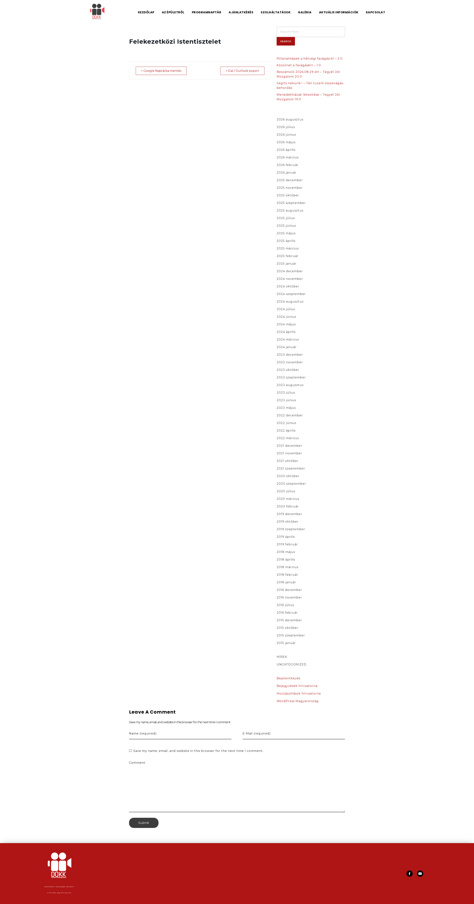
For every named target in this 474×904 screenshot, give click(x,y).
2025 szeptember (291, 203)
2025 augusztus (290, 210)
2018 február (287, 574)
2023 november (290, 362)
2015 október (287, 628)
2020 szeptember (291, 483)
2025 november (290, 187)
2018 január (286, 582)
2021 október (287, 461)
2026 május (286, 142)
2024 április (286, 332)
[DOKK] (102, 12)
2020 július (286, 491)
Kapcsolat (272, 873)
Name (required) (143, 733)
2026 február (287, 165)
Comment (137, 762)
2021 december (289, 445)
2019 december (289, 514)
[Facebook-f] (409, 874)
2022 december (290, 415)
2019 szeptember (291, 529)
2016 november (289, 597)
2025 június (286, 225)
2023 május (286, 408)
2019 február (287, 544)
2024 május (286, 324)
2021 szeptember (291, 468)
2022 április (286, 430)
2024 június (286, 316)
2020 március (288, 499)
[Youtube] (420, 874)
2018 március (287, 567)
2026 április (286, 150)
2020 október (288, 476)
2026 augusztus (290, 119)
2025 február (287, 256)
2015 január (286, 643)
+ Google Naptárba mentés (161, 71)
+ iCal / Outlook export (242, 71)
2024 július (286, 309)
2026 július (286, 127)
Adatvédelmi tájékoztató (236, 873)
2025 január (286, 263)
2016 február (287, 612)
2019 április (286, 537)
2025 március (288, 248)
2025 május (286, 233)
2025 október (288, 195)
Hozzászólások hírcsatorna (299, 693)
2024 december (290, 271)
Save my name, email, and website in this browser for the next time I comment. (198, 751)
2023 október (288, 370)
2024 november (290, 279)
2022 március (288, 438)
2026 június (286, 134)
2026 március (288, 157)
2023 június (286, 400)
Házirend (200, 873)
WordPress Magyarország (298, 701)
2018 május (286, 552)
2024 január (287, 347)
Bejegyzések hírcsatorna (297, 686)
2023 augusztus (290, 385)
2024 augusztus (290, 301)
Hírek (282, 657)
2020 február (288, 506)
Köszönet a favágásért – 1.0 (299, 65)
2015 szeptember (291, 635)
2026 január (286, 172)
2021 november (289, 453)
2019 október (287, 521)
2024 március (288, 339)
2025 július (286, 218)
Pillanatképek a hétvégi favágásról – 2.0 (310, 58)
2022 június (286, 423)
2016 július (285, 605)
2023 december (290, 354)
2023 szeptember (291, 377)
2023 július (286, 392)
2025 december (290, 180)
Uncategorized (291, 664)
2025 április (286, 241)
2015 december (289, 620)
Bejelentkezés (288, 678)
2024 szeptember (291, 294)
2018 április (286, 559)
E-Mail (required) (257, 733)
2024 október (288, 286)
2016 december (289, 590)
